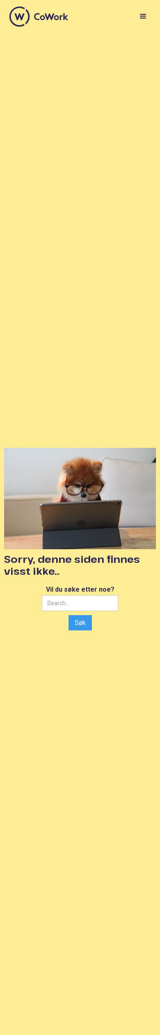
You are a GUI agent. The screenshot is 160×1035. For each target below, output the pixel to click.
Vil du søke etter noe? (80, 589)
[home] (39, 16)
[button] (141, 16)
